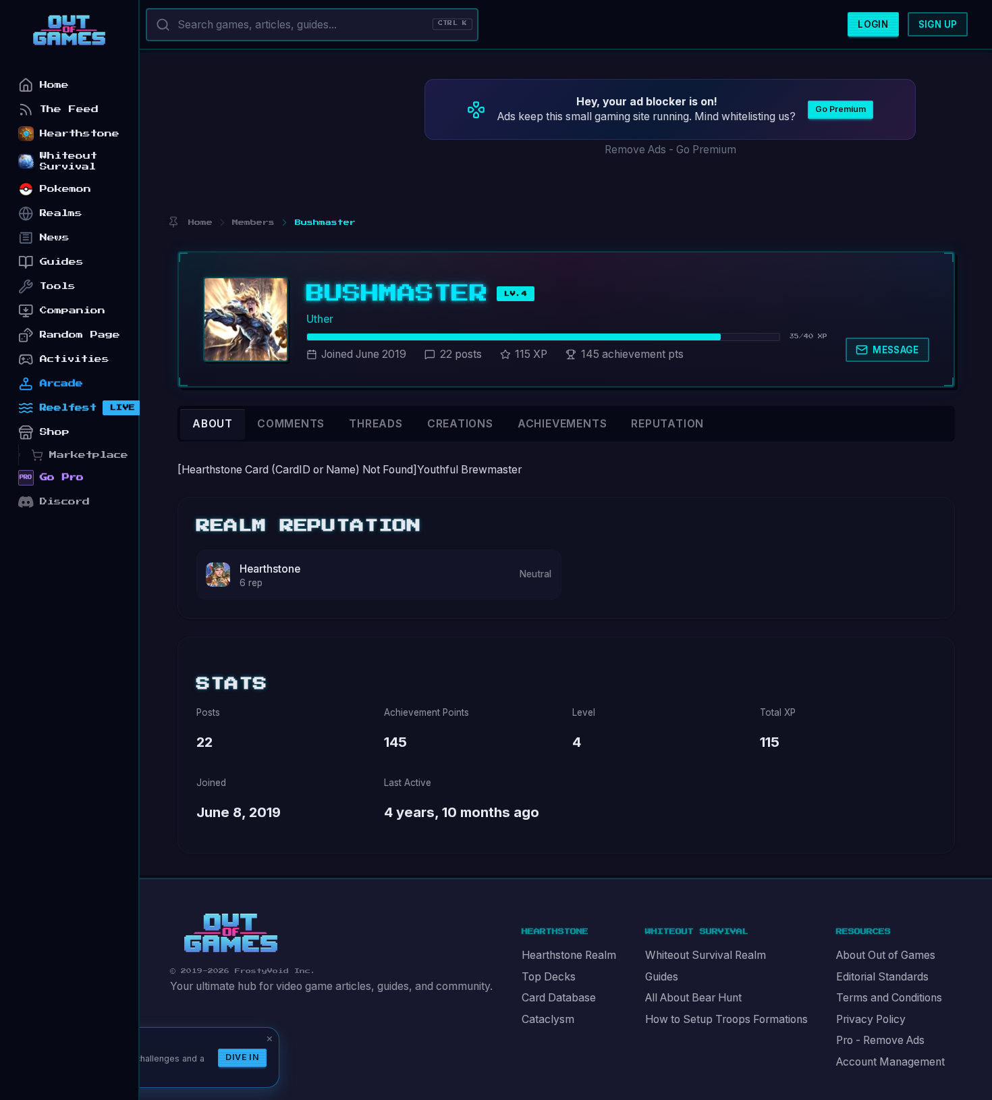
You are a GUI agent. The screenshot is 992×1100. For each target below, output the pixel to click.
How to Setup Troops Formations (726, 1019)
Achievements (562, 423)
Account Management (890, 1061)
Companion (72, 310)
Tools (58, 286)
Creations (460, 423)
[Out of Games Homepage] (231, 933)
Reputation (667, 423)
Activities (74, 359)
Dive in (242, 1057)
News (55, 237)
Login (873, 24)
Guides (661, 976)
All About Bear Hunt (693, 997)
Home (54, 84)
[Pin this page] (173, 222)
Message (895, 349)
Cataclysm (548, 1019)
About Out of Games (885, 955)
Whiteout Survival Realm (705, 955)
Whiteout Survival (68, 161)
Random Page (80, 334)
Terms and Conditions (889, 997)
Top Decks (549, 976)
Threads (376, 423)
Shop (55, 432)
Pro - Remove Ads (880, 1040)
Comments (291, 423)
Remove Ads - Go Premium (670, 149)
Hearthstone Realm (569, 955)
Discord (65, 501)
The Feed (69, 109)
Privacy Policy (871, 1019)
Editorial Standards (882, 976)
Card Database (559, 997)
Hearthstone (270, 568)
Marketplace (88, 455)
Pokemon (65, 188)
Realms (61, 213)
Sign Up (938, 24)
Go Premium (840, 109)
